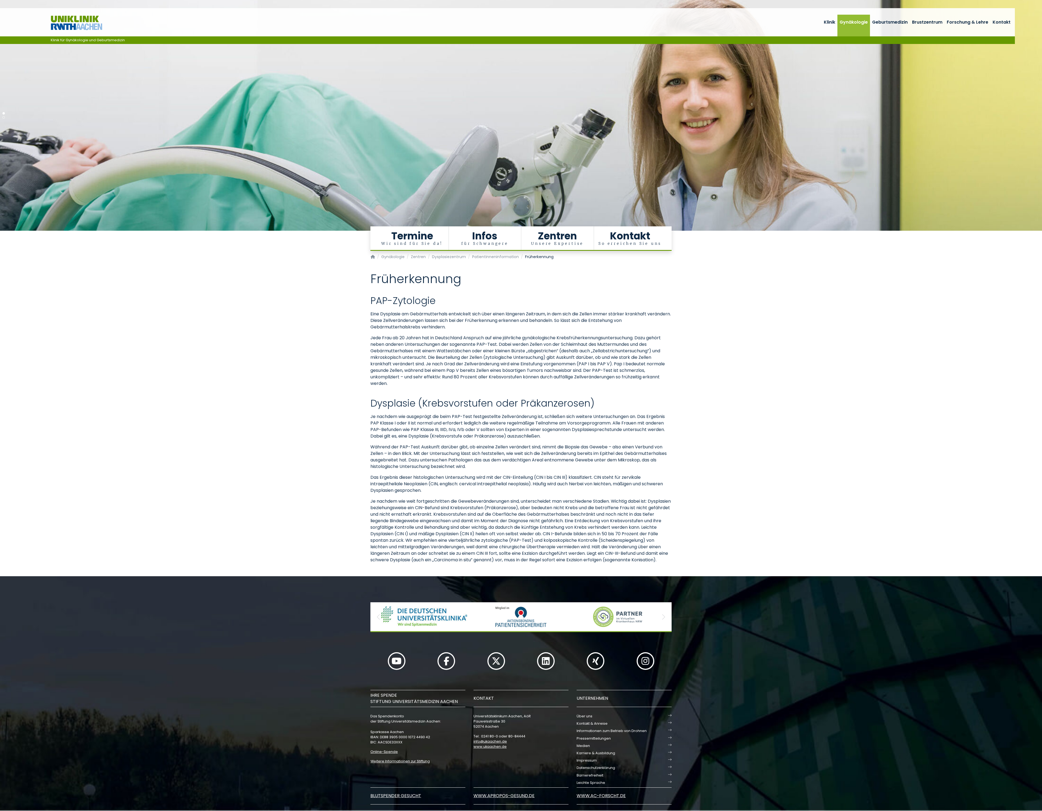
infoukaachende (490, 741)
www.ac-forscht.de (601, 796)
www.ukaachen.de (490, 746)
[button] (378, 616)
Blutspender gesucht (395, 796)
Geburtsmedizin (890, 22)
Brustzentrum (927, 22)
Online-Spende (384, 751)
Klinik (829, 22)
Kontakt (1002, 22)
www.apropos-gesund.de (504, 796)
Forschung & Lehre (967, 22)
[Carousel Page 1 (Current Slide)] (3, 113)
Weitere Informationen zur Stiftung (400, 761)
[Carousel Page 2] (3, 117)
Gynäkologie (854, 22)
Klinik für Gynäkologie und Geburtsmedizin (88, 40)
